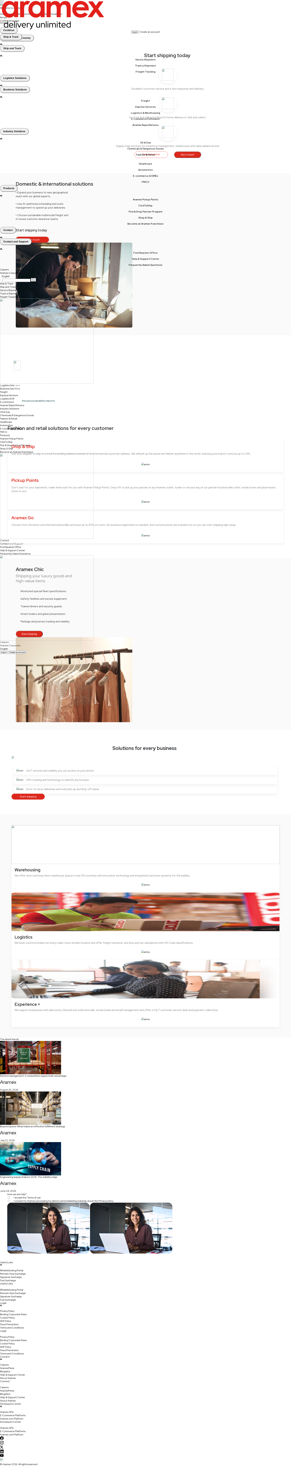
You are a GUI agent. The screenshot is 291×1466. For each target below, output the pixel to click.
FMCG (145, 182)
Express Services (145, 106)
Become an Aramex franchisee (145, 223)
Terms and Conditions (12, 1327)
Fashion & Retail (145, 154)
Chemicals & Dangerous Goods (145, 148)
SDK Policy (5, 1321)
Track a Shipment (145, 65)
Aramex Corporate (10, 273)
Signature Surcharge (11, 1277)
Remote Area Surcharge (13, 1273)
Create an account (150, 31)
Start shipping (28, 796)
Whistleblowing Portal (11, 1270)
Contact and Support (15, 241)
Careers (4, 269)
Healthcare (145, 163)
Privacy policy (106, 1201)
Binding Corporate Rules (13, 1314)
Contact (8, 230)
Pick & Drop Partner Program (145, 211)
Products (8, 188)
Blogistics (5, 1371)
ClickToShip (145, 205)
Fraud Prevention (9, 1324)
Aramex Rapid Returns (145, 125)
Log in (135, 32)
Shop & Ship (145, 217)
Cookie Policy (7, 1317)
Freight (145, 100)
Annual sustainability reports (38, 400)
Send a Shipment (145, 59)
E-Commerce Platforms (12, 1415)
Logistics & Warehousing (145, 112)
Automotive (145, 169)
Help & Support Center (145, 258)
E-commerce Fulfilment (145, 119)
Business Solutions (15, 89)
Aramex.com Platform (11, 1418)
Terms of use (34, 1197)
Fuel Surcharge (8, 1280)
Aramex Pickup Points (145, 199)
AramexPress (7, 1368)
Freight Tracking (145, 71)
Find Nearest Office (145, 252)
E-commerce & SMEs (145, 175)
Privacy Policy (7, 1311)
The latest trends (9, 1039)
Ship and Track (12, 48)
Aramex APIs (6, 1412)
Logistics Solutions (15, 78)
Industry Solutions (14, 131)
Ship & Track (11, 37)
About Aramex (8, 1378)
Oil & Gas (145, 142)
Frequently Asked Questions (145, 265)
